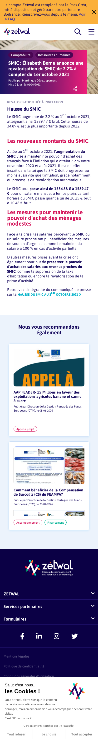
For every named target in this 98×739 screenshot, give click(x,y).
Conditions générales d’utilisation (29, 676)
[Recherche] (77, 31)
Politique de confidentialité (24, 666)
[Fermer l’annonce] (93, 12)
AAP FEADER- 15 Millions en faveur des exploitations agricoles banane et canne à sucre (48, 396)
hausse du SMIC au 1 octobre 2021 (48, 294)
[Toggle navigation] (91, 31)
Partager (75, 90)
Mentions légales (16, 656)
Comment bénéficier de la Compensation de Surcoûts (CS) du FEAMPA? (48, 492)
